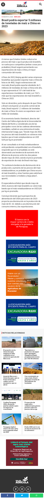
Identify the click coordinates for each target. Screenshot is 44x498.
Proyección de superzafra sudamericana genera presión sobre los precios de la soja (32, 406)
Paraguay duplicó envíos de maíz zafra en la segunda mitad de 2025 (10, 429)
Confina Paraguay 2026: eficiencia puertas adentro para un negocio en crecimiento (10, 406)
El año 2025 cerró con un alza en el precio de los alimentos (32, 428)
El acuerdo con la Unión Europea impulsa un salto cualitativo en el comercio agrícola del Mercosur (11, 354)
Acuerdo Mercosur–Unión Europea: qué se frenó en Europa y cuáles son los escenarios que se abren (11, 380)
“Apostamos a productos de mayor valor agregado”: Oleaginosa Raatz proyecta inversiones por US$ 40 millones (32, 354)
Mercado (17, 17)
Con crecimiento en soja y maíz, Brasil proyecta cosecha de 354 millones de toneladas (32, 379)
